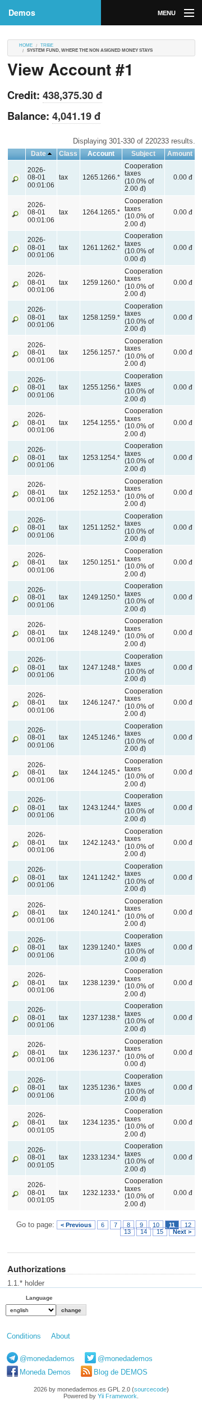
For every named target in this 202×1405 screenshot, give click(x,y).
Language (39, 1298)
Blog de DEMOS (121, 1372)
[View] (16, 177)
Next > (182, 1231)
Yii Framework (117, 1396)
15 (160, 1231)
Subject (143, 154)
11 (172, 1224)
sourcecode (150, 1389)
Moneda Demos (45, 1372)
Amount (179, 154)
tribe (46, 45)
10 (156, 1224)
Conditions (24, 1336)
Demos (21, 12)
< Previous (76, 1224)
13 (127, 1231)
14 (143, 1231)
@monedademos (47, 1358)
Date (38, 154)
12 (188, 1224)
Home (26, 45)
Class (68, 154)
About (60, 1336)
